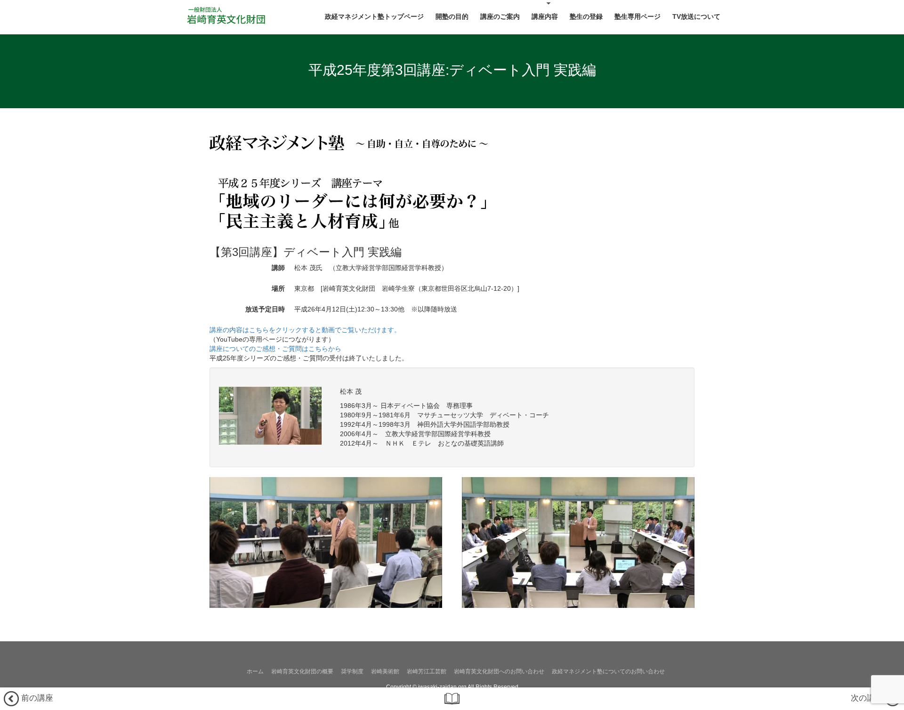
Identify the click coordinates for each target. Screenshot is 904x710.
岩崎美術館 (385, 671)
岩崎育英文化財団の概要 (302, 671)
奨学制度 (352, 671)
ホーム (255, 671)
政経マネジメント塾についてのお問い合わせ (608, 671)
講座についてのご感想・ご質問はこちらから (275, 348)
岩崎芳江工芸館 (426, 671)
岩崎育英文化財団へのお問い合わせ (499, 671)
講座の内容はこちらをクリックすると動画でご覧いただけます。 (305, 330)
